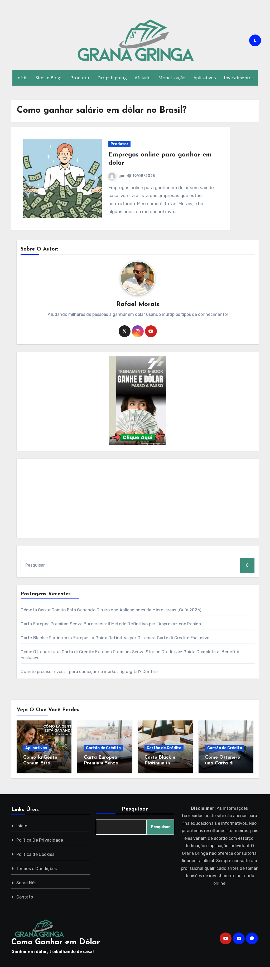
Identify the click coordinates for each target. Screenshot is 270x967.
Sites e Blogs (49, 78)
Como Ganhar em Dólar (55, 942)
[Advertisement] (138, 499)
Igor (121, 176)
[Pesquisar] (247, 565)
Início (22, 78)
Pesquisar (135, 809)
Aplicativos (205, 78)
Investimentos (239, 78)
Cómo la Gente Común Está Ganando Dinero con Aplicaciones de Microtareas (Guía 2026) (111, 609)
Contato (24, 897)
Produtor (80, 78)
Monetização (172, 78)
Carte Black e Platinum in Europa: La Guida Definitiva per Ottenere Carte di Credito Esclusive (115, 637)
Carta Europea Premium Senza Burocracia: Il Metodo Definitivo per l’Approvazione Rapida (111, 623)
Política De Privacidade (39, 840)
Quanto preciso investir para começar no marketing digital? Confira (89, 671)
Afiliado (143, 78)
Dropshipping (112, 78)
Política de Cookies (35, 854)
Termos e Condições (36, 868)
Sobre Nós (26, 882)
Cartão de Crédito (103, 748)
